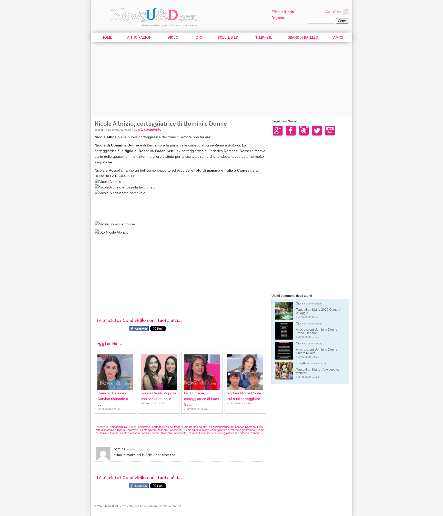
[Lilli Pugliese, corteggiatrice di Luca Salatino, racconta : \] (202, 372)
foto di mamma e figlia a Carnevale (117, 429)
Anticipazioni (140, 37)
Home (107, 37)
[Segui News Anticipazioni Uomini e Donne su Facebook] (291, 130)
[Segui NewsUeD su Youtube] (330, 130)
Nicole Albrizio (192, 429)
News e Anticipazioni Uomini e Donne (169, 25)
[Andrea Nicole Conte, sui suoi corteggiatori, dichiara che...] (245, 372)
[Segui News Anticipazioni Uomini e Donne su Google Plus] (277, 130)
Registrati (278, 18)
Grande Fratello (302, 37)
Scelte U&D (228, 37)
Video (173, 37)
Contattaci (333, 11)
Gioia (318, 310)
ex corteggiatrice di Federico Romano (232, 426)
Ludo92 (317, 370)
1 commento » (152, 129)
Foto (198, 37)
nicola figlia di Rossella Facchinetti (161, 429)
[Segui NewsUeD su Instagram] (304, 130)
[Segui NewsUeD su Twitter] (317, 130)
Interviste (263, 37)
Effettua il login (282, 12)
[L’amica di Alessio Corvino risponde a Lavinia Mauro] (115, 372)
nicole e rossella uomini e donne (139, 433)
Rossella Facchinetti (173, 433)
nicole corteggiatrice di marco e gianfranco (228, 429)
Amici (338, 37)
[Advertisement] (221, 80)
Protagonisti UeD (119, 426)
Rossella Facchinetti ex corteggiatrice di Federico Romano (224, 433)
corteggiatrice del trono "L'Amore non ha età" (179, 426)
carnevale (144, 426)
